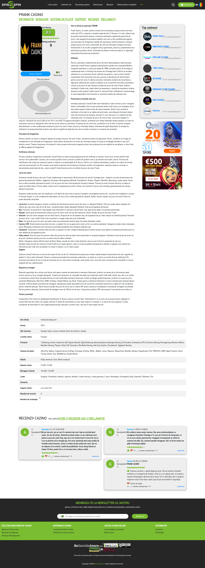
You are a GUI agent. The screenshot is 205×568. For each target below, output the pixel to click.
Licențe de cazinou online (63, 529)
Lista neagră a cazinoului (114, 529)
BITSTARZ (157, 79)
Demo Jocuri (109, 532)
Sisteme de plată (61, 19)
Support (80, 19)
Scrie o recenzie (35, 74)
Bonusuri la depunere (10, 532)
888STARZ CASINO (161, 47)
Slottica (156, 111)
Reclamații (160, 532)
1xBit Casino (158, 68)
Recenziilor (58, 73)
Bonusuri (42, 19)
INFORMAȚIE (26, 19)
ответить (95, 456)
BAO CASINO (158, 100)
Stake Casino (158, 36)
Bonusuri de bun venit (10, 529)
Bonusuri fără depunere (11, 535)
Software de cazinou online (63, 532)
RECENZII (93, 19)
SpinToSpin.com (99, 564)
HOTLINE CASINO (160, 57)
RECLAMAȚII (108, 19)
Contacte (159, 529)
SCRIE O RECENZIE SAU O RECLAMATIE (81, 418)
